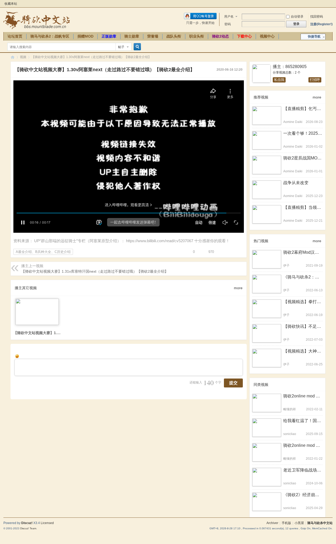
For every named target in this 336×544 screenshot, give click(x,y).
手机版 (286, 523)
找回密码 (316, 16)
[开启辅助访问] (331, 3)
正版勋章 (109, 36)
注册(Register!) (321, 24)
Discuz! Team (28, 528)
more (238, 288)
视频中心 (267, 36)
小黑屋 (299, 523)
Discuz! (27, 523)
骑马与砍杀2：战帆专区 (49, 36)
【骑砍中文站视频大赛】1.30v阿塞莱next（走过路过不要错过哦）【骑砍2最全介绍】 (91, 57)
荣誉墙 (152, 36)
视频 (23, 57)
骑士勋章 (131, 36)
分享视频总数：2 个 (287, 72)
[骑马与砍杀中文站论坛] (36, 20)
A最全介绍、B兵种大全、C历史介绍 (43, 252)
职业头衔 (196, 36)
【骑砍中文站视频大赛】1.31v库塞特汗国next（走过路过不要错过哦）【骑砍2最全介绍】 (94, 271)
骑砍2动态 (220, 36)
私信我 (279, 80)
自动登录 (297, 16)
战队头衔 (173, 36)
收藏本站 (10, 4)
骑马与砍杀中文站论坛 (12, 57)
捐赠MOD (85, 36)
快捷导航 (314, 36)
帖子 (121, 47)
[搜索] (136, 47)
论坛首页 (15, 36)
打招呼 (315, 80)
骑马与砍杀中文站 (320, 523)
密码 (227, 24)
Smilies (17, 356)
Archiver (272, 523)
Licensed (47, 523)
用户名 (229, 16)
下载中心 (244, 36)
